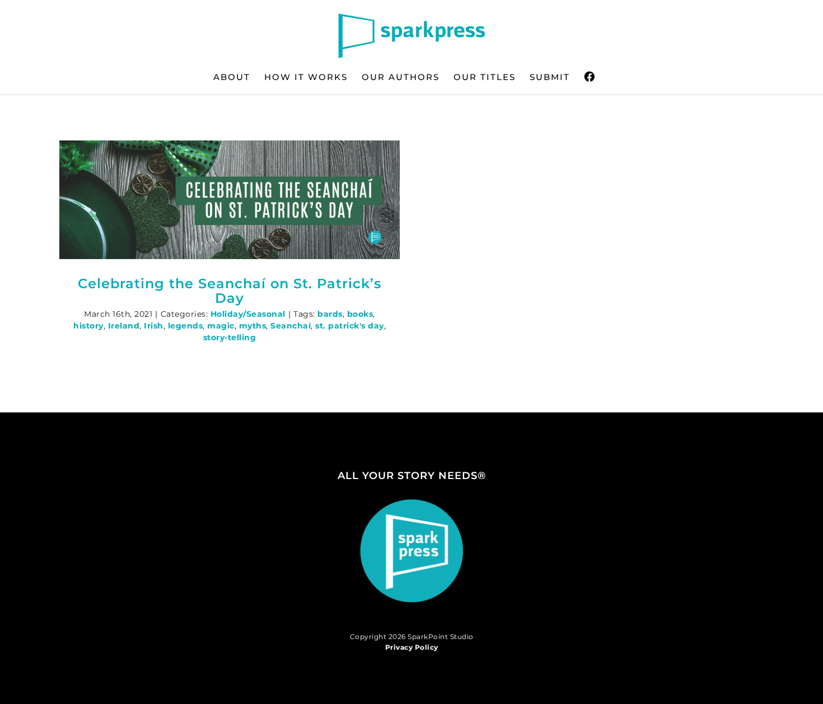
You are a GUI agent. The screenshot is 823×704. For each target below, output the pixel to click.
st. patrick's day (349, 326)
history (88, 326)
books (360, 314)
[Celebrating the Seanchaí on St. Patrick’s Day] (229, 199)
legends (185, 326)
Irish (153, 326)
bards (330, 314)
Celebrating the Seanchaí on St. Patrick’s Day (229, 290)
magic (221, 326)
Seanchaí (290, 326)
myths (252, 326)
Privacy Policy (411, 647)
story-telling (229, 337)
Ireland (124, 326)
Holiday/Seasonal (248, 314)
